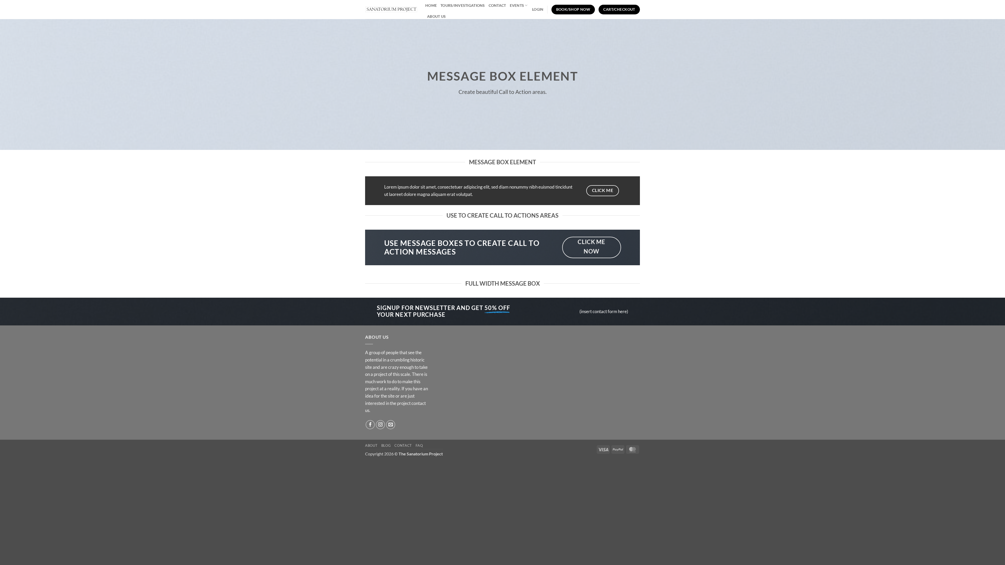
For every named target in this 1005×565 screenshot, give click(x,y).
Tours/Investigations (462, 5)
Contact (497, 5)
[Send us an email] (390, 425)
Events (517, 5)
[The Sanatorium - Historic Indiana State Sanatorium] (391, 9)
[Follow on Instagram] (380, 425)
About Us (436, 16)
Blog (386, 445)
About (371, 445)
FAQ (419, 445)
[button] (537, 9)
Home (431, 5)
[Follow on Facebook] (370, 425)
